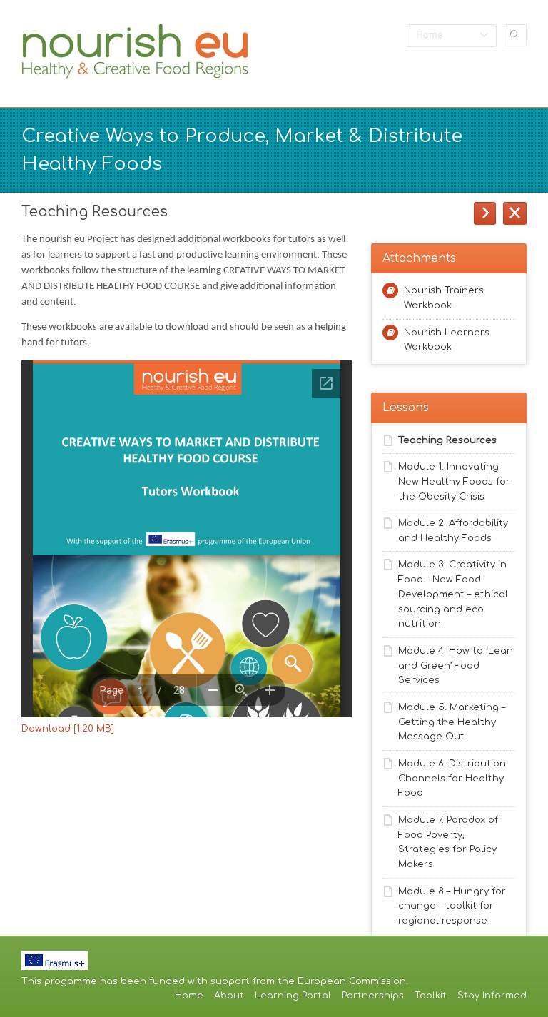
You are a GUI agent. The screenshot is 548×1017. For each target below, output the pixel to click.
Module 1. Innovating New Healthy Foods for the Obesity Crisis (454, 482)
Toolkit (431, 996)
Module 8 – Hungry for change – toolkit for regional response (452, 906)
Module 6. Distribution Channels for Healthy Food (452, 779)
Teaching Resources (447, 440)
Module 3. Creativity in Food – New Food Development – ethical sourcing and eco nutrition (453, 594)
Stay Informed (492, 996)
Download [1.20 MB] (67, 729)
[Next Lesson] (485, 213)
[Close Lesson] (515, 213)
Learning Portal (293, 996)
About (229, 996)
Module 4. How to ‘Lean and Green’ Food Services (455, 666)
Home (189, 996)
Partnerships (373, 996)
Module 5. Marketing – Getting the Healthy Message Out (451, 722)
